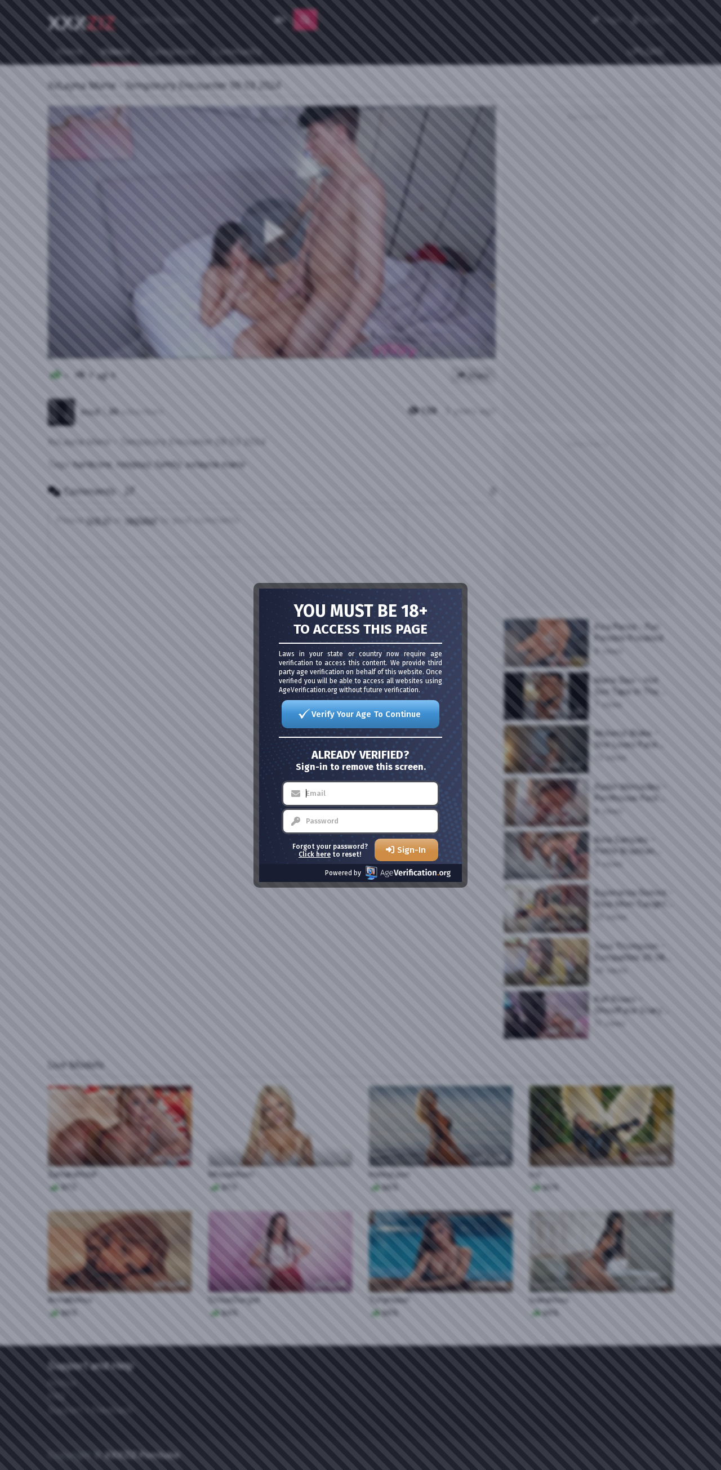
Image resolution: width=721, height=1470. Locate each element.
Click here (315, 854)
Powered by (343, 873)
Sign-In (411, 850)
